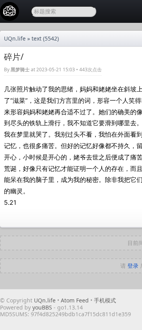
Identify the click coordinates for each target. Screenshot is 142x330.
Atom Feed (75, 300)
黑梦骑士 (20, 69)
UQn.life (15, 38)
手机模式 (105, 300)
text (36, 38)
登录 (132, 265)
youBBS (43, 307)
